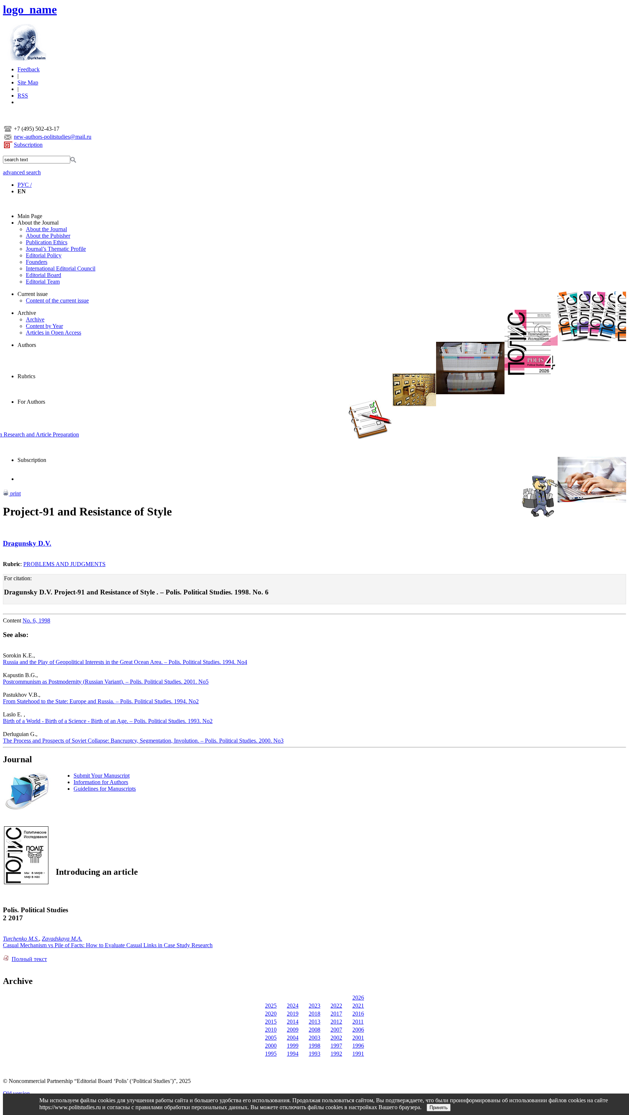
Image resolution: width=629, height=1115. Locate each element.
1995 (271, 1054)
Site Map (27, 82)
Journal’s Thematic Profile (56, 249)
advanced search (22, 172)
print (15, 493)
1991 (358, 1054)
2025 (271, 1006)
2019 (292, 1014)
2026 (358, 998)
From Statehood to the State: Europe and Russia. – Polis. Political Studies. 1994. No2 (101, 701)
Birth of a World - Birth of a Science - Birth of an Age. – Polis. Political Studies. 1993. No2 (108, 721)
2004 (292, 1038)
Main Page (29, 216)
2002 (336, 1038)
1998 (314, 1046)
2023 (314, 1006)
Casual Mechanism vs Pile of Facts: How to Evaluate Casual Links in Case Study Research (108, 945)
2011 (358, 1022)
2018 (314, 1014)
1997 (336, 1046)
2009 (292, 1030)
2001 (358, 1038)
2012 (336, 1022)
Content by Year (44, 326)
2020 (271, 1014)
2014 (292, 1022)
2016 (358, 1014)
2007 (336, 1030)
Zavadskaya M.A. (62, 939)
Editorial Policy (44, 255)
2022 (336, 1006)
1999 (292, 1046)
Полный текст (29, 959)
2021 (358, 1006)
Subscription (28, 145)
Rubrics (26, 376)
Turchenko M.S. (21, 939)
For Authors (31, 402)
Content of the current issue (57, 300)
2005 (271, 1038)
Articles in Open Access (53, 332)
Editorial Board (43, 275)
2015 (271, 1022)
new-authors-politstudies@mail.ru (52, 137)
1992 (336, 1054)
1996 (358, 1046)
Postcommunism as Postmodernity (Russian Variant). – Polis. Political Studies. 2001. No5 (106, 682)
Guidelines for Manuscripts (105, 789)
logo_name (30, 9)
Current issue (32, 294)
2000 (271, 1046)
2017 (336, 1014)
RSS (22, 95)
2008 (314, 1030)
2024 (292, 1006)
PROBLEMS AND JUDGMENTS (64, 564)
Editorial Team (43, 281)
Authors (26, 345)
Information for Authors (101, 782)
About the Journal (38, 223)
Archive (26, 313)
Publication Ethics (46, 242)
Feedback (28, 69)
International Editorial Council (60, 268)
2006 (358, 1030)
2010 (271, 1030)
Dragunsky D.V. (27, 543)
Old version (16, 1093)
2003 (314, 1038)
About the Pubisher (48, 236)
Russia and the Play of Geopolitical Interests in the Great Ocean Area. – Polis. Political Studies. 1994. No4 (125, 662)
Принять (439, 1107)
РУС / (24, 185)
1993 (314, 1054)
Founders (36, 262)
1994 (292, 1054)
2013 (314, 1022)
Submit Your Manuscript (102, 775)
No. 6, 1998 (36, 620)
